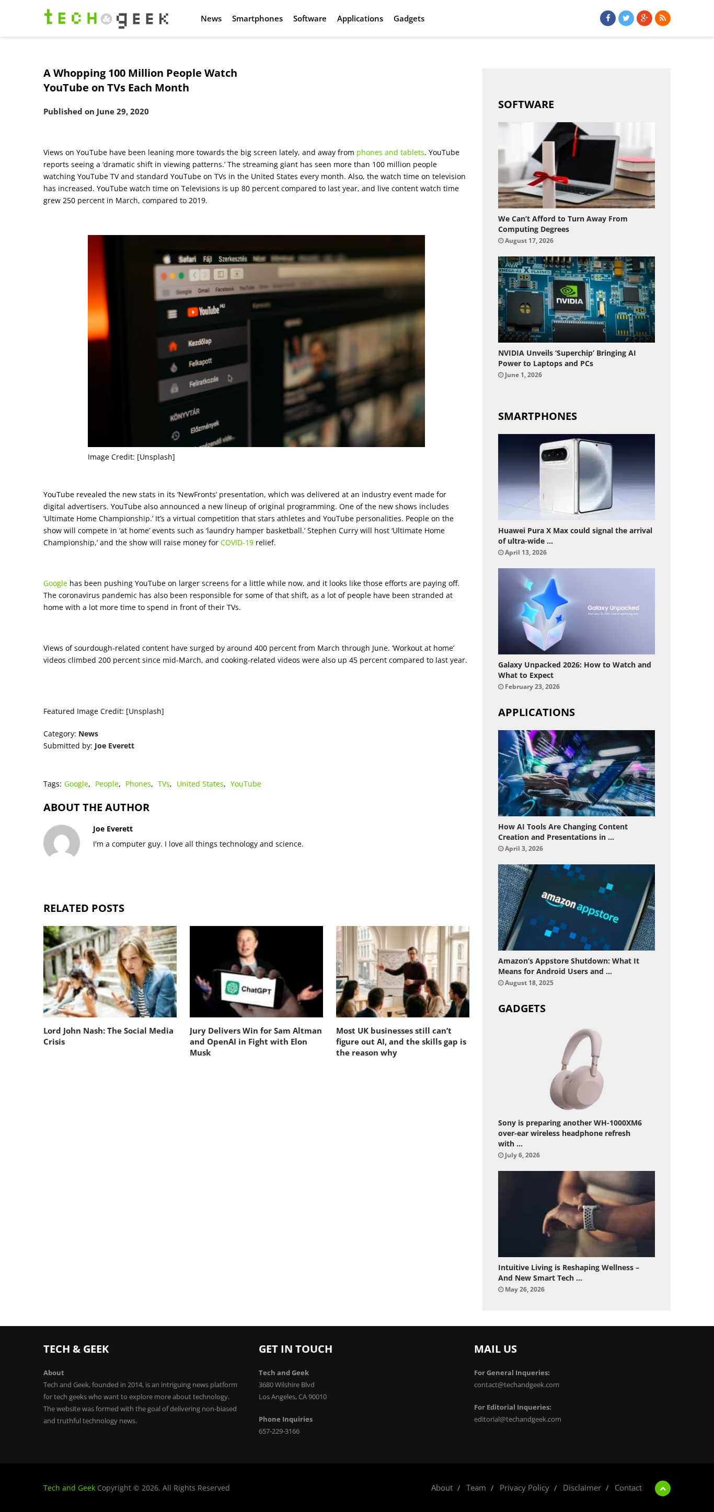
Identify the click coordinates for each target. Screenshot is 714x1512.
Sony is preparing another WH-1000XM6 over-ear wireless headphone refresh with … (570, 1133)
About (442, 1487)
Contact (628, 1487)
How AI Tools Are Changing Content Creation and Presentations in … (563, 832)
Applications (360, 18)
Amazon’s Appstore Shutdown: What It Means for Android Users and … (568, 966)
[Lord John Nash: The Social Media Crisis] (110, 971)
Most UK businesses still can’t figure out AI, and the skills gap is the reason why (401, 1041)
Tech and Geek (69, 1488)
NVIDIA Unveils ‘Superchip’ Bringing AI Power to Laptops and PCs (567, 358)
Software (310, 18)
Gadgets (409, 18)
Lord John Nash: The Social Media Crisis (108, 1036)
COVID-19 (237, 542)
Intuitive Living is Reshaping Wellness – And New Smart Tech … (568, 1272)
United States (200, 784)
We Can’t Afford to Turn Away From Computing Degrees (563, 224)
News (211, 18)
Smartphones (257, 18)
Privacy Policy (524, 1487)
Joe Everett (114, 746)
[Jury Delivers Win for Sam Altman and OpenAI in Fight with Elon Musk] (256, 971)
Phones (138, 784)
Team (476, 1487)
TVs (164, 784)
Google (55, 583)
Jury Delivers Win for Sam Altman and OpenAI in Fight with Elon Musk (256, 1041)
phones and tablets (389, 152)
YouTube (246, 784)
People (107, 784)
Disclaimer (582, 1487)
